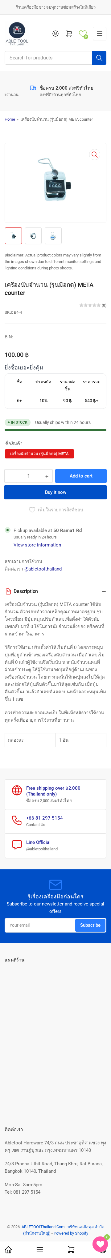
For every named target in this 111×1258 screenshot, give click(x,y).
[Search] (99, 57)
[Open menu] (99, 33)
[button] (83, 34)
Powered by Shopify (71, 1233)
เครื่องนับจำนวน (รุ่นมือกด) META (39, 453)
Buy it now (55, 492)
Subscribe (90, 925)
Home (10, 119)
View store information (37, 545)
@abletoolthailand (43, 569)
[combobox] (55, 58)
